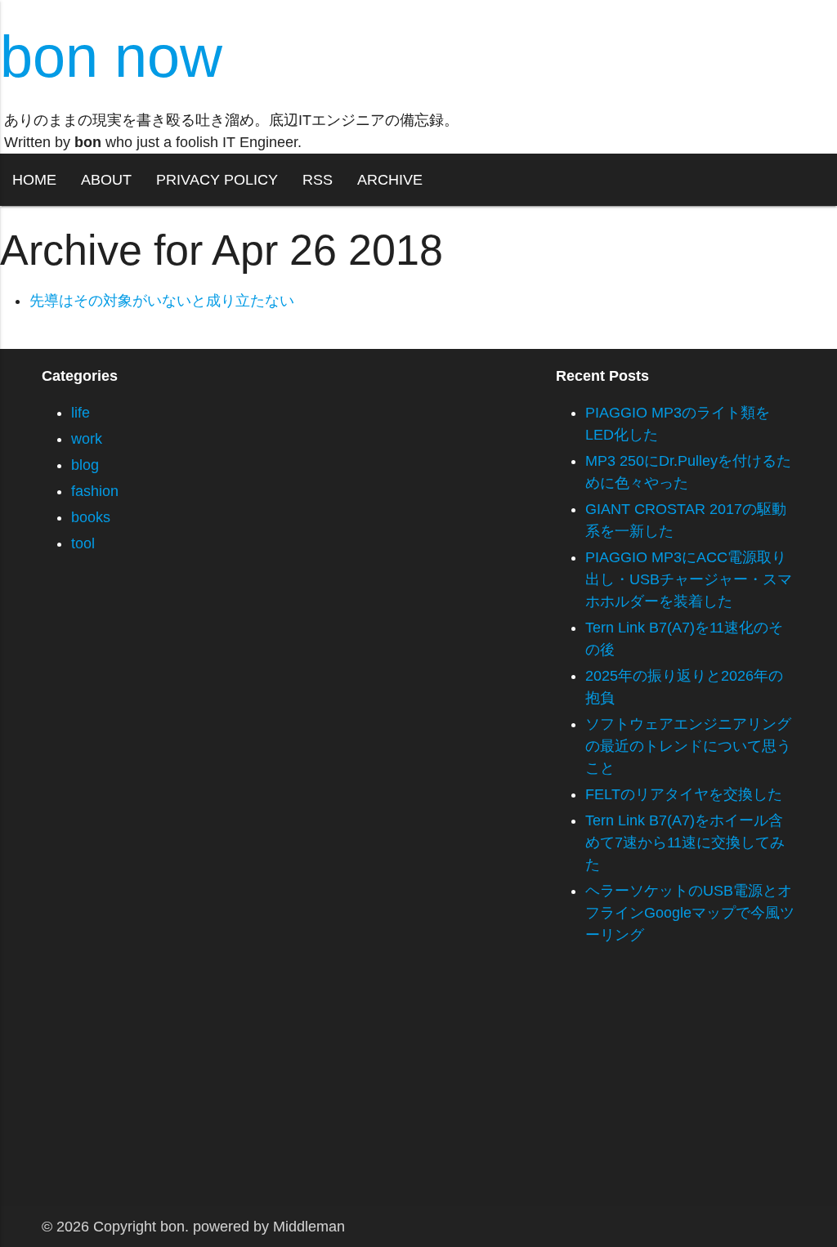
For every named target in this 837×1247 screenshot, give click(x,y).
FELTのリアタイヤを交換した (683, 794)
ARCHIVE (390, 180)
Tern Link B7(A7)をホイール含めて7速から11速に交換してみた (685, 842)
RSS (317, 180)
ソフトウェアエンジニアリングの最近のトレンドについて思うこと (688, 746)
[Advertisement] (418, 1091)
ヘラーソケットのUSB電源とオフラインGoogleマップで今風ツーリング (689, 913)
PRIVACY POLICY (217, 180)
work (86, 439)
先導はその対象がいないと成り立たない (161, 301)
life (80, 412)
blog (85, 465)
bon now (111, 56)
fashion (95, 491)
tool (83, 543)
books (90, 517)
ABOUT (106, 180)
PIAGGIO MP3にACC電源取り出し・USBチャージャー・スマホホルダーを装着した (688, 579)
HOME (34, 180)
